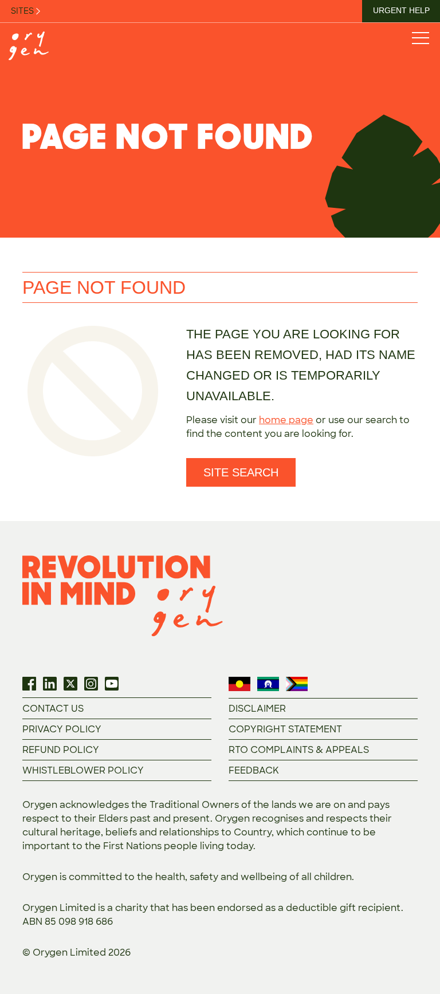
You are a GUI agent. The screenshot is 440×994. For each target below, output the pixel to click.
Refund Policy (60, 750)
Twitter (70, 684)
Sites (23, 11)
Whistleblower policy (83, 770)
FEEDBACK (254, 770)
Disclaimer (257, 709)
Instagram (91, 684)
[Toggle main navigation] (420, 37)
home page (286, 420)
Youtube (112, 684)
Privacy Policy (61, 729)
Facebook (29, 684)
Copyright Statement (285, 729)
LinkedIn (50, 684)
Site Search (240, 472)
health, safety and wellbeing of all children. (254, 877)
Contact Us (53, 709)
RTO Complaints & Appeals (299, 750)
